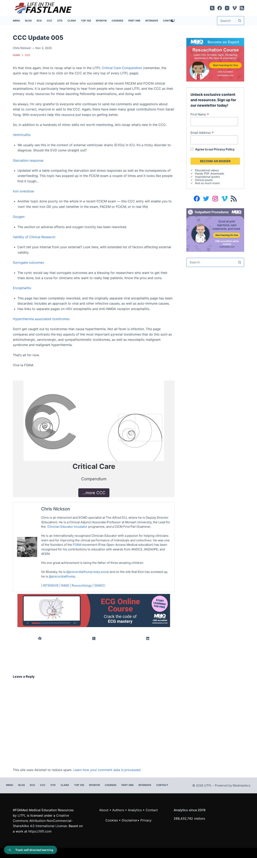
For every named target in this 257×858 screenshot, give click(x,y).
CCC (49, 20)
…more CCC (93, 492)
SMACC (99, 585)
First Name (200, 114)
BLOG (28, 20)
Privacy (146, 820)
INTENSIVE (151, 20)
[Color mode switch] (171, 21)
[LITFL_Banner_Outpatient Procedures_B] (215, 230)
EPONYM (101, 20)
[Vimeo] (234, 8)
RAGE (65, 585)
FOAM (77, 545)
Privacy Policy (224, 149)
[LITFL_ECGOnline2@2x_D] (93, 610)
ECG (39, 20)
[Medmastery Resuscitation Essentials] (215, 59)
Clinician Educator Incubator (67, 526)
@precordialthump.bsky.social (87, 572)
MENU (16, 20)
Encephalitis (22, 288)
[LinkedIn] (148, 638)
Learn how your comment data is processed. (107, 770)
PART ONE (134, 20)
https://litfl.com (40, 831)
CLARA (71, 20)
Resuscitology (82, 585)
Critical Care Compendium (122, 68)
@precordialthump (62, 576)
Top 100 (86, 20)
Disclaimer (130, 820)
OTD (59, 20)
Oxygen (18, 217)
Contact (162, 785)
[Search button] (239, 20)
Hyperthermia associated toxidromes (41, 319)
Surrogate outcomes (28, 262)
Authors (118, 810)
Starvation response (28, 160)
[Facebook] (219, 8)
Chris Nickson (55, 508)
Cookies (112, 820)
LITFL (22, 815)
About (103, 810)
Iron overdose (23, 191)
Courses (117, 20)
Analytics (135, 810)
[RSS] (242, 8)
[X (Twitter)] (212, 8)
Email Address (202, 132)
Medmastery (241, 785)
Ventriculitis (22, 135)
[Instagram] (227, 8)
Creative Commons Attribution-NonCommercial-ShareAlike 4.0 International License (43, 820)
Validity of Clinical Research (34, 237)
